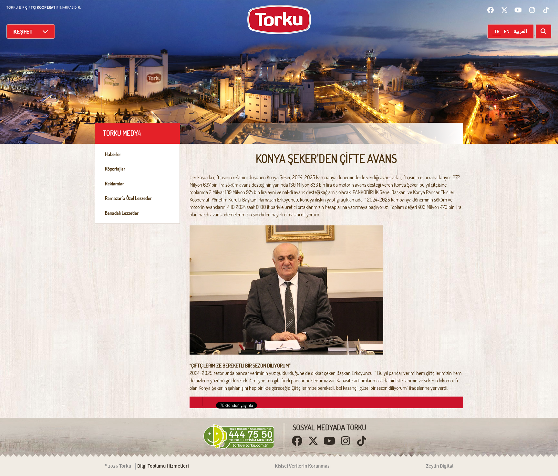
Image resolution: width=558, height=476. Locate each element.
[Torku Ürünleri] (279, 19)
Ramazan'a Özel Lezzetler (128, 198)
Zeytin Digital (439, 466)
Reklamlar (114, 184)
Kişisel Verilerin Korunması (303, 466)
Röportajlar (115, 169)
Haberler (113, 154)
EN (507, 31)
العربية (520, 31)
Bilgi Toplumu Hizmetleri (163, 466)
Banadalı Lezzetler (122, 213)
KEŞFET (23, 32)
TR (497, 31)
